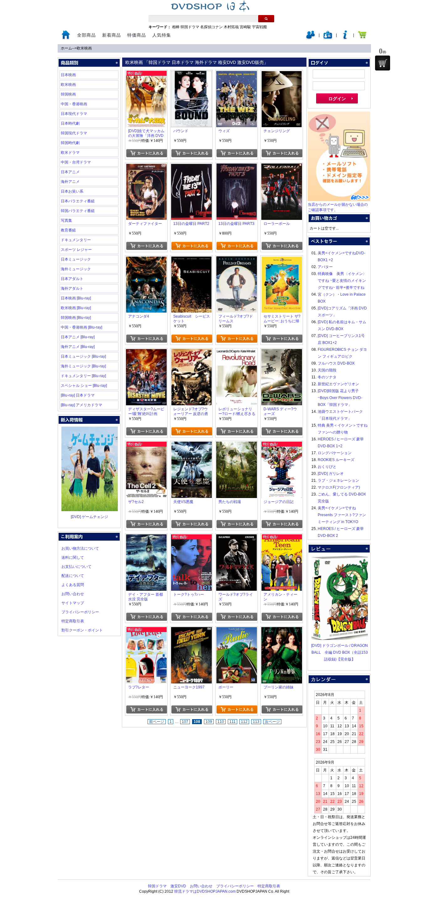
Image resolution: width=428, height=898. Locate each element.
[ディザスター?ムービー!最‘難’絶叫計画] (146, 352)
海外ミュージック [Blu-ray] (83, 366)
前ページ (156, 721)
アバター (325, 267)
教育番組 (68, 230)
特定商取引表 (72, 621)
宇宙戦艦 (259, 27)
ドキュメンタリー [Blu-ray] (83, 376)
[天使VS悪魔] (191, 445)
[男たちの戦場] (236, 445)
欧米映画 (84, 48)
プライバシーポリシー (80, 612)
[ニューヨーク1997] (191, 630)
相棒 (176, 27)
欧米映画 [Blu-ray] (76, 308)
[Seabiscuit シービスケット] (191, 259)
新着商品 (111, 35)
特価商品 (136, 35)
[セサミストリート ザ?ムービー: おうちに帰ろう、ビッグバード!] (281, 259)
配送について (72, 576)
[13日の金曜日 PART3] (236, 167)
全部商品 (86, 35)
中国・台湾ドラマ (76, 162)
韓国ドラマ (189, 27)
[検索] (266, 18)
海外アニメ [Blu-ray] (78, 347)
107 (185, 721)
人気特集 (161, 35)
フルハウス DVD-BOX (336, 363)
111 (232, 721)
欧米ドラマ (70, 152)
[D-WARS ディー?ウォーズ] (281, 352)
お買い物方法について (80, 548)
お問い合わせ (72, 594)
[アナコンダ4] (146, 259)
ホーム (66, 48)
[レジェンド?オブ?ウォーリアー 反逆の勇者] (191, 352)
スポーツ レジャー (76, 249)
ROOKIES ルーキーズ (336, 460)
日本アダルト (72, 279)
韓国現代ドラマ (74, 133)
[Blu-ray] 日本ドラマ (78, 395)
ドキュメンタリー (76, 240)
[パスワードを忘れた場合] (345, 38)
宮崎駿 (245, 27)
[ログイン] (310, 38)
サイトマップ (72, 603)
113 (256, 721)
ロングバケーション (335, 453)
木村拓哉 (231, 27)
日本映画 (68, 75)
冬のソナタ (327, 377)
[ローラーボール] (281, 167)
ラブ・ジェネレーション (338, 480)
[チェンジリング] (281, 74)
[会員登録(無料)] (328, 38)
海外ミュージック (76, 269)
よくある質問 (72, 585)
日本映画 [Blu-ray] (76, 298)
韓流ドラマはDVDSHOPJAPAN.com (205, 891)
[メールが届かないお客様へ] (339, 200)
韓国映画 (68, 94)
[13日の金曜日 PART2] (191, 167)
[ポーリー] (236, 630)
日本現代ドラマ (74, 114)
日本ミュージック (76, 259)
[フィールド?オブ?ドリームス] (236, 259)
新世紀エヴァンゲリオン (338, 384)
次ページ (272, 721)
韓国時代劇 (70, 143)
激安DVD (178, 886)
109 (209, 721)
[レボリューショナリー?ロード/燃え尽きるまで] (236, 352)
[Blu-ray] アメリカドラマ (81, 405)
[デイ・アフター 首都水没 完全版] (146, 538)
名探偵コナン (211, 27)
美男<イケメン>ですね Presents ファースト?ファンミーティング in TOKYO (342, 515)
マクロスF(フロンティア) (339, 487)
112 (244, 721)
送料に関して (72, 557)
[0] (382, 62)
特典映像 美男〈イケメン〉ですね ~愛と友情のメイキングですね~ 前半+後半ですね (342, 281)
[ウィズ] (236, 74)
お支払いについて (76, 566)
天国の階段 (327, 370)
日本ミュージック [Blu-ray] (83, 356)
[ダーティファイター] (146, 167)
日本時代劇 (70, 123)
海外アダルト (72, 288)
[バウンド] (191, 74)
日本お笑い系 (72, 191)
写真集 (66, 220)
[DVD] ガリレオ (331, 473)
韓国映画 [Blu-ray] (76, 317)
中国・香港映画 (74, 104)
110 (220, 721)
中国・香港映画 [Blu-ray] (81, 327)
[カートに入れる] (146, 153)
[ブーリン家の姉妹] (281, 630)
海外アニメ (70, 181)
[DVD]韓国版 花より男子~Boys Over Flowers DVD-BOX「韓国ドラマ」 (340, 398)
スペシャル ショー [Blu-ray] (84, 385)
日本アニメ (70, 172)
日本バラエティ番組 (78, 201)
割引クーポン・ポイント (82, 630)
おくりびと (327, 467)
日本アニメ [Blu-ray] (78, 337)
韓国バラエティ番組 (78, 211)
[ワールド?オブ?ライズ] (236, 538)
